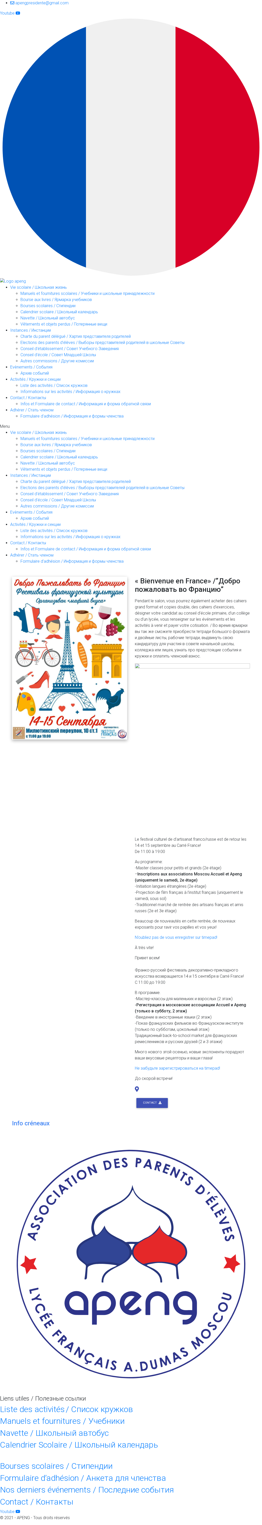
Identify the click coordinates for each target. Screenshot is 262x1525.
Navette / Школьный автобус (47, 318)
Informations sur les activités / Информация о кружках (70, 391)
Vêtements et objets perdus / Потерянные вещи (63, 324)
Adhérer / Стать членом (31, 410)
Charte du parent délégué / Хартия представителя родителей (75, 336)
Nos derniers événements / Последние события (87, 1490)
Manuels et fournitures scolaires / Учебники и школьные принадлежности (87, 293)
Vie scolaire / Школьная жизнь (38, 287)
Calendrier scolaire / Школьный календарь (59, 311)
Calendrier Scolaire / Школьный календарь (79, 1445)
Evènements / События (31, 367)
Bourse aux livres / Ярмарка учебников (56, 299)
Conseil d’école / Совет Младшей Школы (58, 354)
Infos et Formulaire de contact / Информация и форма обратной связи (85, 403)
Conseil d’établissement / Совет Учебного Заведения (69, 348)
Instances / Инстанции (30, 330)
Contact (150, 1102)
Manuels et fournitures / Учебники (62, 1421)
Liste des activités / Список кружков (54, 385)
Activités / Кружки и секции (35, 379)
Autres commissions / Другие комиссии (57, 361)
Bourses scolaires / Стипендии (47, 305)
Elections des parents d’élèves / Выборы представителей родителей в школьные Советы (102, 342)
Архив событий (34, 373)
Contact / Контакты (28, 397)
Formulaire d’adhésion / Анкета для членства (83, 1478)
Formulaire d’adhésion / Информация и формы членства (72, 416)
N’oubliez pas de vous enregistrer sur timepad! (176, 937)
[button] (131, 426)
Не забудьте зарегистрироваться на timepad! (177, 1068)
